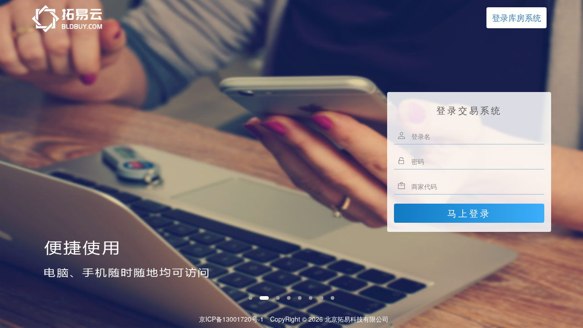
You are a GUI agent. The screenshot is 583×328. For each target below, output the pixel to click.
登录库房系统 (516, 17)
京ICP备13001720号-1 (231, 318)
